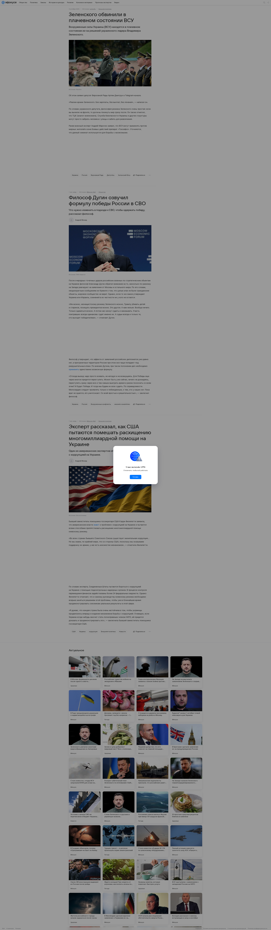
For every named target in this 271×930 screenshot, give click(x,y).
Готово (135, 477)
